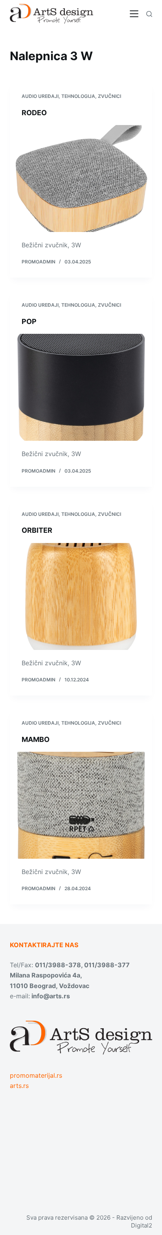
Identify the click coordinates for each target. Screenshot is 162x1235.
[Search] (149, 14)
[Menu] (134, 13)
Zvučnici (109, 96)
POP (29, 321)
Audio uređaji (40, 96)
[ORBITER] (81, 596)
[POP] (81, 387)
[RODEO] (81, 178)
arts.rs (19, 1086)
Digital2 (141, 1225)
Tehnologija (78, 96)
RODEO (34, 113)
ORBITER (37, 530)
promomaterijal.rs (36, 1075)
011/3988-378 (58, 965)
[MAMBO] (81, 805)
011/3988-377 (107, 965)
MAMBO (36, 739)
